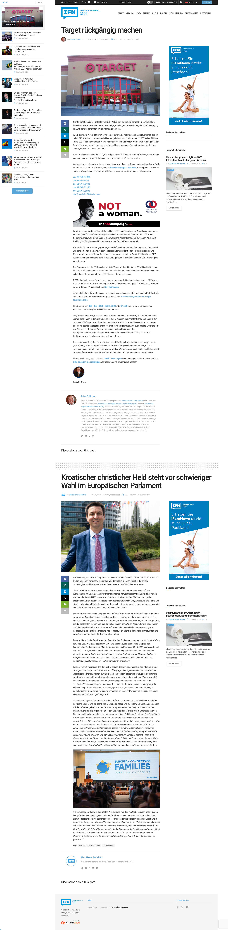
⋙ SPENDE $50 (81, 180)
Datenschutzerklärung (119, 907)
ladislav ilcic (108, 845)
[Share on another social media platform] (65, 155)
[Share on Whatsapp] (65, 130)
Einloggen (162, 2)
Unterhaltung (176, 13)
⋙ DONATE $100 (81, 184)
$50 (95, 306)
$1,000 (124, 306)
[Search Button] (181, 2)
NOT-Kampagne (111, 287)
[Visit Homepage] (80, 13)
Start (121, 13)
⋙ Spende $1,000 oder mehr (87, 194)
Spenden (206, 2)
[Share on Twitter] (65, 142)
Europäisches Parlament (89, 845)
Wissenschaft (191, 13)
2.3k (205, 164)
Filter (38, 3)
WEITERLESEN (175, 208)
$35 (90, 306)
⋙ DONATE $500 (81, 191)
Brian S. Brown (75, 39)
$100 (101, 306)
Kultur (155, 13)
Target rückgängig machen (16, 21)
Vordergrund (104, 39)
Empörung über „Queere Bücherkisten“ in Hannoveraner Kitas (26, 177)
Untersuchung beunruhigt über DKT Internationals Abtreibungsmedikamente (186, 159)
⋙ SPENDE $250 (81, 187)
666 (126, 495)
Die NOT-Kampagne (113, 358)
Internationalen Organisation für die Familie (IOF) (117, 404)
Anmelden (173, 2)
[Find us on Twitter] (182, 907)
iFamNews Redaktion (177, 164)
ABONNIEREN (102, 2)
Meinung (130, 13)
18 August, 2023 (194, 164)
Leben (138, 13)
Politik (163, 13)
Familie (146, 13)
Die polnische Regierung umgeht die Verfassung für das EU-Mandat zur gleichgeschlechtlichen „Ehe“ (28, 127)
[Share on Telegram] (65, 136)
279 (115, 39)
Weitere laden (22, 191)
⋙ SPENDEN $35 (81, 177)
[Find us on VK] (187, 907)
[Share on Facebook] (65, 123)
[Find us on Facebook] (178, 907)
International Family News (132, 401)
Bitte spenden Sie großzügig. (86, 362)
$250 (107, 306)
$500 (113, 306)
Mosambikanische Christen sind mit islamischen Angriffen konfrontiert (27, 49)
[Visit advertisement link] (189, 85)
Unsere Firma (66, 2)
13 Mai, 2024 (91, 39)
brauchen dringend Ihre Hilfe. (123, 167)
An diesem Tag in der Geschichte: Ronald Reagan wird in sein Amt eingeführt (27, 112)
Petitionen (205, 13)
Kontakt (75, 2)
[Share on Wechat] (65, 149)
